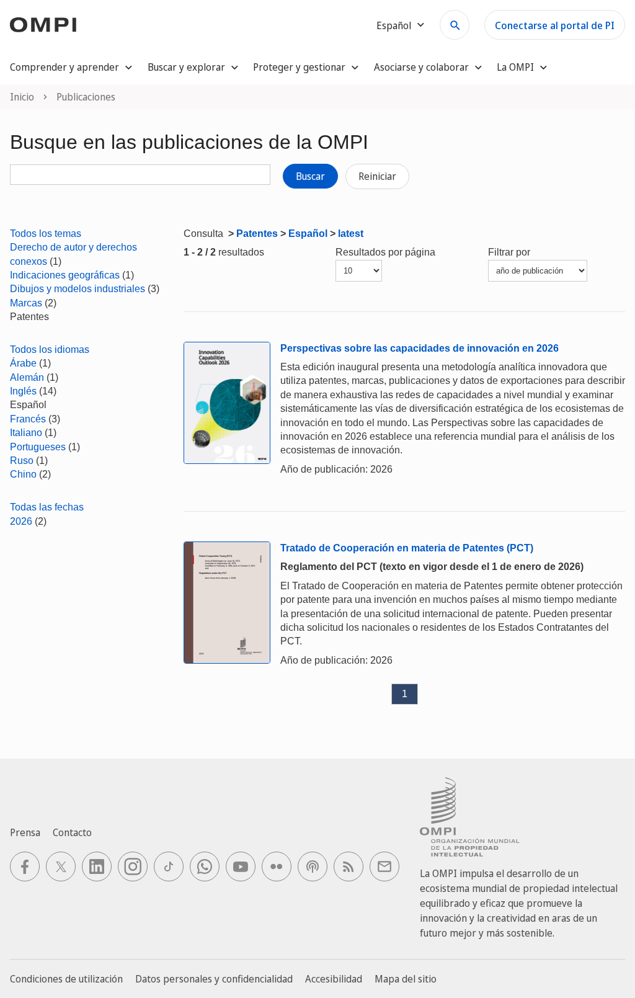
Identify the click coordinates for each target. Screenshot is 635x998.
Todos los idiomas (49, 349)
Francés (28, 419)
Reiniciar (377, 176)
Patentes (257, 233)
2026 (21, 521)
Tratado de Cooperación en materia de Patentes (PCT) (406, 548)
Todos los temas (45, 233)
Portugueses (38, 447)
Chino (23, 474)
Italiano (26, 432)
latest (350, 233)
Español (307, 233)
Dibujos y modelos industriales (77, 288)
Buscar (310, 176)
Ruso (21, 460)
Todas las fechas (47, 507)
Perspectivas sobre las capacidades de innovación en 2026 (419, 348)
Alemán (27, 377)
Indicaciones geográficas (65, 275)
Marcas (26, 303)
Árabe (23, 363)
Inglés (23, 391)
